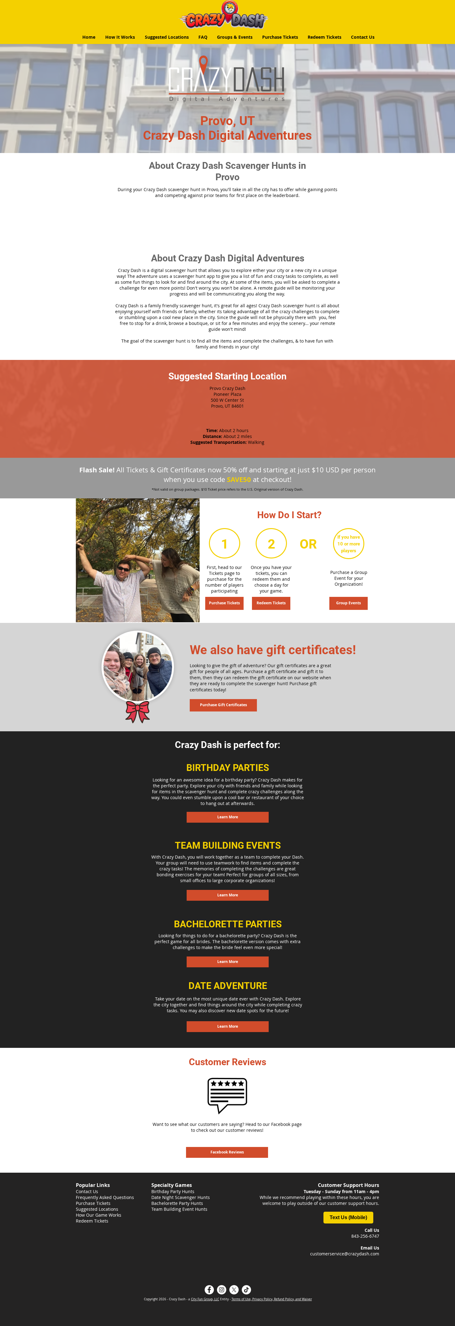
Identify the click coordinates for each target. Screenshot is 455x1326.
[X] (234, 1289)
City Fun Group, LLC (205, 1299)
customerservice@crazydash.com (344, 1254)
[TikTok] (246, 1289)
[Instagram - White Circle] (221, 1289)
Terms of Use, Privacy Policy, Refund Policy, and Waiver (272, 1299)
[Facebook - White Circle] (209, 1289)
